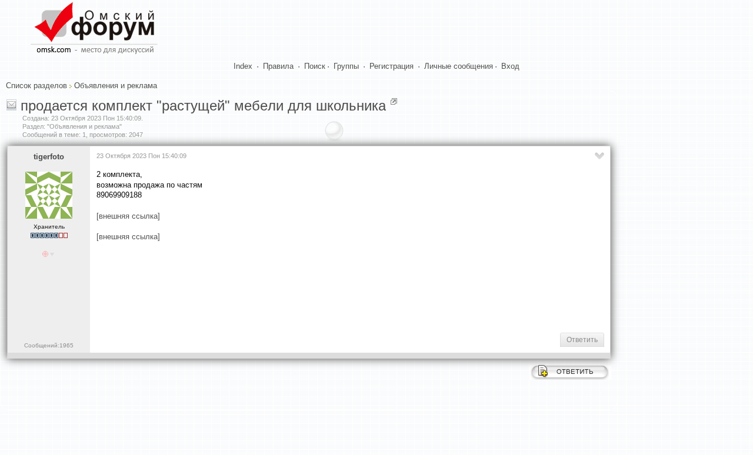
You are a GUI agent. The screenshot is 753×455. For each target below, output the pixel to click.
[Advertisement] (310, 285)
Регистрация (391, 66)
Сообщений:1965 (49, 345)
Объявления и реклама (115, 85)
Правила (278, 66)
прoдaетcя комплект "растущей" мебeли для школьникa (203, 105)
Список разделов (36, 85)
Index (243, 66)
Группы (346, 66)
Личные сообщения (458, 66)
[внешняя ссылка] (128, 216)
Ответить (582, 340)
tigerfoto (49, 156)
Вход (510, 66)
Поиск (314, 66)
